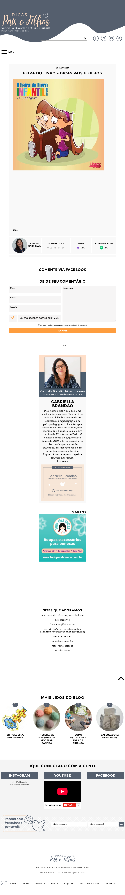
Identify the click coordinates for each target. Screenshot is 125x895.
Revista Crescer (62, 636)
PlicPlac (81, 873)
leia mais (62, 461)
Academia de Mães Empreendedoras (62, 615)
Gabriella (34, 246)
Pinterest (59, 248)
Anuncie (40, 884)
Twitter (55, 248)
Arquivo (69, 884)
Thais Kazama (54, 873)
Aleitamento (62, 620)
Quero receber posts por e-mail (39, 318)
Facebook (96, 38)
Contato (110, 884)
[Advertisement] (62, 198)
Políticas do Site (90, 884)
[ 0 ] (83, 248)
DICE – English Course (62, 625)
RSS (119, 38)
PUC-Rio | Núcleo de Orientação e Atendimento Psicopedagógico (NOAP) (62, 630)
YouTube (111, 38)
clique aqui (82, 325)
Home (13, 884)
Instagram (103, 38)
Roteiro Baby (62, 651)
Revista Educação (62, 641)
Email (63, 248)
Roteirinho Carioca (62, 646)
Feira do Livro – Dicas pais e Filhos (62, 73)
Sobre (26, 884)
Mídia (54, 884)
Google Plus (51, 248)
